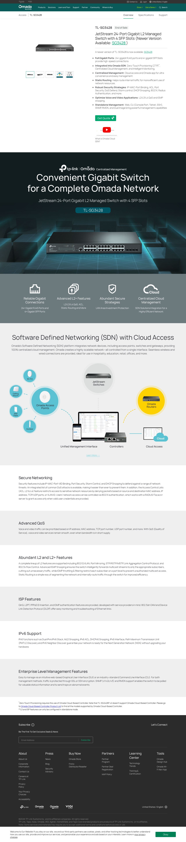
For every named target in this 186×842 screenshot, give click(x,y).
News (47, 759)
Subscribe (85, 740)
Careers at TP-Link (23, 777)
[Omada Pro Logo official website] (21, 1)
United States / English (152, 806)
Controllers (116, 446)
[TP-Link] (24, 807)
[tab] (30, 74)
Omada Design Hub (162, 760)
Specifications (146, 15)
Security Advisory (49, 770)
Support (163, 15)
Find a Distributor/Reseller (78, 765)
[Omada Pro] (54, 807)
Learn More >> (93, 455)
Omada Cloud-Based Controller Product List (41, 706)
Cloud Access (154, 446)
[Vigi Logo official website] (30, 1)
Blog (47, 763)
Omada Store (75, 759)
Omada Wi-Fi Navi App (162, 768)
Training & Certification (135, 772)
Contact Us (24, 771)
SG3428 (119, 42)
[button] (132, 2)
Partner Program (106, 760)
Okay (165, 834)
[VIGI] (69, 807)
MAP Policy (107, 774)
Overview (128, 15)
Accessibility (24, 799)
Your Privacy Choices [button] (24, 793)
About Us (23, 759)
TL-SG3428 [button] (36, 15)
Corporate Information (24, 765)
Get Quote (104, 118)
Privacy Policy (22, 785)
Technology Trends (134, 764)
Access (22, 15)
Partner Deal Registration (107, 768)
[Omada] (39, 807)
